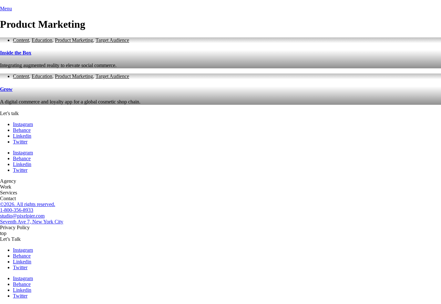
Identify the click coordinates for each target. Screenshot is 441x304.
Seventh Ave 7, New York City (31, 221)
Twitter (20, 141)
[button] (8, 181)
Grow (6, 89)
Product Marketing (74, 40)
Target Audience (112, 40)
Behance (22, 130)
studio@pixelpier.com (22, 216)
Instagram (23, 124)
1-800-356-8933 (16, 210)
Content (21, 40)
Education (42, 40)
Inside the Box (15, 52)
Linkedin (22, 136)
